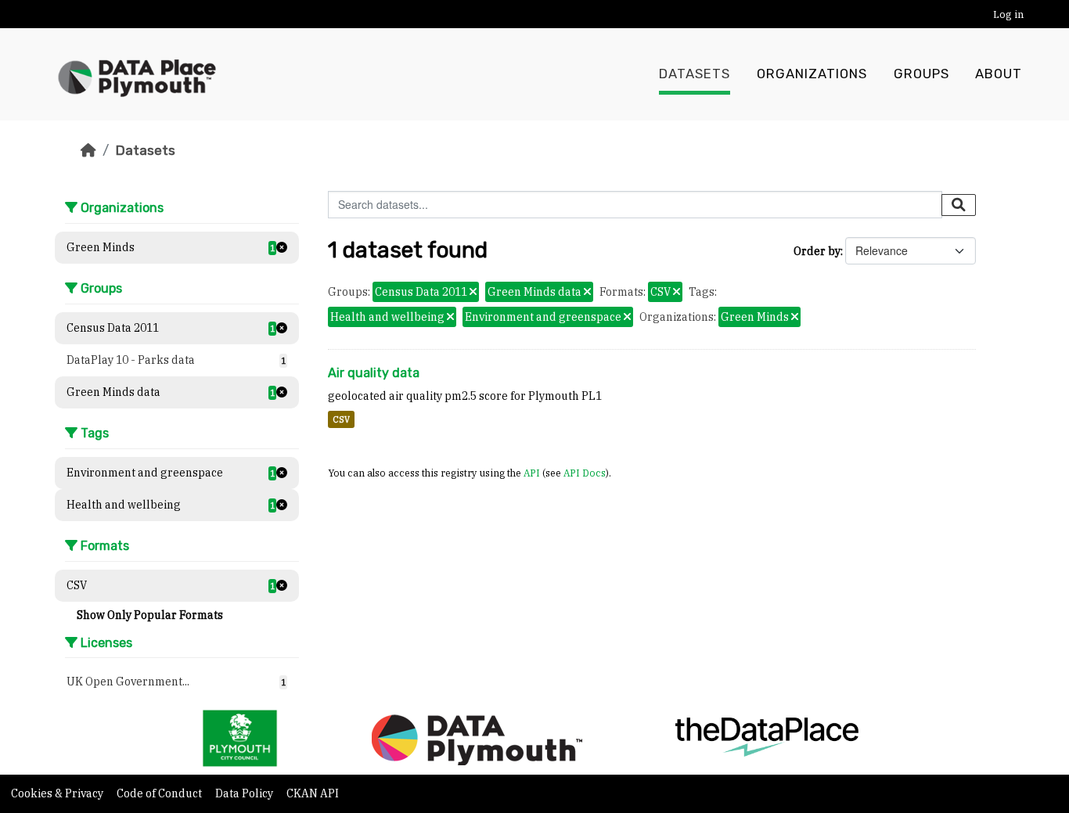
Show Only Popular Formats (150, 615)
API (532, 472)
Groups (921, 74)
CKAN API (312, 793)
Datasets (694, 74)
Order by (817, 251)
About (998, 74)
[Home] (88, 150)
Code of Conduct (160, 793)
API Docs (584, 472)
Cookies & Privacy (58, 793)
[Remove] (473, 292)
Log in (1008, 14)
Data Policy (245, 793)
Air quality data (373, 372)
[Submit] (958, 205)
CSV (341, 419)
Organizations (812, 74)
